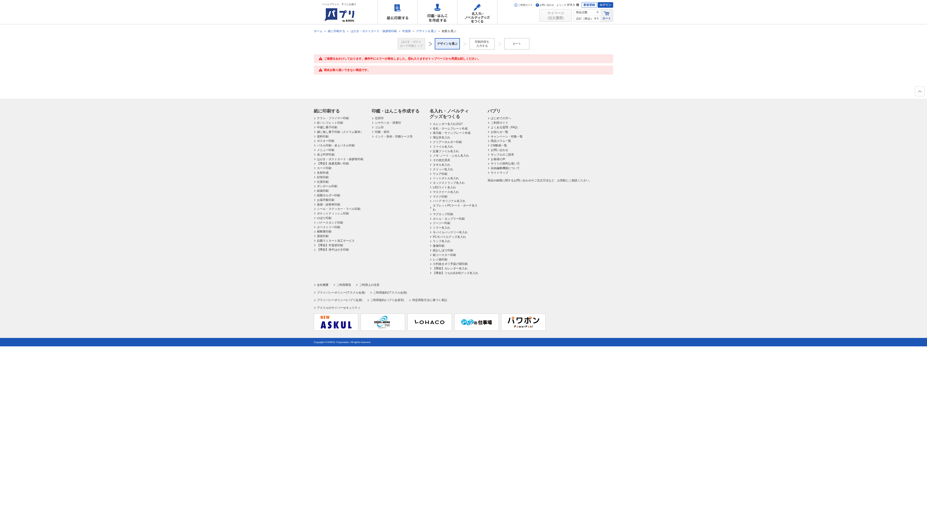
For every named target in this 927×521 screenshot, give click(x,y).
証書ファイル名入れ (446, 151)
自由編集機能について (505, 168)
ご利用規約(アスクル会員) (390, 292)
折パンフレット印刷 (330, 122)
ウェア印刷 (440, 174)
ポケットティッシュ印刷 (333, 213)
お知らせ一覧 (499, 132)
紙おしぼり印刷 (443, 250)
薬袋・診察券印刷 (328, 204)
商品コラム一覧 (501, 141)
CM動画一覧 (499, 145)
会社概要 (323, 285)
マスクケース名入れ (446, 192)
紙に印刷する (397, 12)
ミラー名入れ (441, 227)
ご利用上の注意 (369, 285)
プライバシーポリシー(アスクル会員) (341, 292)
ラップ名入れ (441, 241)
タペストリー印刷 (328, 227)
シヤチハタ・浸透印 (388, 122)
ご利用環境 (344, 285)
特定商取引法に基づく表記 (429, 300)
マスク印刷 (440, 196)
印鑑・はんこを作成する (437, 12)
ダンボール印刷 (327, 186)
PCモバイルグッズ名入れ (449, 237)
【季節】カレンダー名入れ (450, 268)
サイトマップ (499, 172)
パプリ (494, 111)
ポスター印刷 (325, 141)
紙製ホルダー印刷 (328, 195)
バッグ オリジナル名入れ (449, 201)
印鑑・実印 (382, 132)
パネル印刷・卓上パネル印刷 (336, 145)
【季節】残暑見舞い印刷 (333, 163)
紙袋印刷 (323, 190)
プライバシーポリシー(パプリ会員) (339, 300)
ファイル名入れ (443, 146)
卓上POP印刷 (326, 154)
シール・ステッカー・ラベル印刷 (338, 209)
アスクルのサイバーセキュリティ (338, 307)
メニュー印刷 (325, 150)
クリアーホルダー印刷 (447, 142)
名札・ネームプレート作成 (450, 128)
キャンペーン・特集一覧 (507, 136)
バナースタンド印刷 (330, 222)
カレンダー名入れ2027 (448, 124)
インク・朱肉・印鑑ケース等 (394, 136)
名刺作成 (323, 172)
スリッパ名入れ (443, 169)
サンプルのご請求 (502, 154)
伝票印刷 (323, 182)
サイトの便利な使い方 (505, 163)
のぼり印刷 (324, 218)
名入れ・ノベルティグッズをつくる (477, 12)
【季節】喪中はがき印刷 (333, 249)
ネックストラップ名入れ (449, 183)
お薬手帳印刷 (325, 200)
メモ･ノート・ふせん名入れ (451, 155)
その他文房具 (441, 160)
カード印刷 (324, 168)
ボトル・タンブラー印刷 (449, 218)
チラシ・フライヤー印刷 (333, 118)
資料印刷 (323, 136)
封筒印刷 (323, 177)
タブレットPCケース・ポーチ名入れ (455, 207)
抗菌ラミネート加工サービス (336, 240)
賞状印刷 (323, 236)
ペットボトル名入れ (446, 178)
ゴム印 (379, 127)
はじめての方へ (501, 118)
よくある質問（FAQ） (505, 127)
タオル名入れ (441, 164)
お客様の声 (498, 159)
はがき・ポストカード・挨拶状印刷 (340, 159)
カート (606, 18)
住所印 (379, 118)
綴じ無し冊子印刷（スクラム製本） (340, 132)
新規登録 (589, 5)
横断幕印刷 (324, 231)
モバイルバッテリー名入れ (450, 232)
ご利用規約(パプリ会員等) (387, 300)
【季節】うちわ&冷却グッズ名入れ (455, 273)
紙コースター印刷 (444, 255)
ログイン (605, 5)
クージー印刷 (441, 223)
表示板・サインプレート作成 (452, 133)
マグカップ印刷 (443, 214)
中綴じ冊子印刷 (327, 127)
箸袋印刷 (438, 245)
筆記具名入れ (441, 137)
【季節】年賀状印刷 (330, 245)
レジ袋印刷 (440, 259)
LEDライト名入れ (444, 187)
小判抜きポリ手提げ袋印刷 (450, 264)
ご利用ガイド (525, 5)
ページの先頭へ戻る (920, 91)
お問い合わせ (547, 5)
